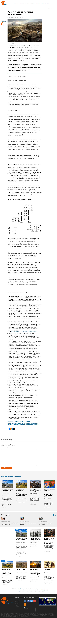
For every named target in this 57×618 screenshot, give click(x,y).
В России (22, 3)
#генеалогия (34, 423)
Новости (16, 3)
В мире (27, 3)
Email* (21, 449)
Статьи (38, 3)
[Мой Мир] (12, 429)
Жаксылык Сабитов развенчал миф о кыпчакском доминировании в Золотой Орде (49, 541)
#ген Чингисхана (25, 423)
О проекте (17, 599)
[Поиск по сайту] (55, 3)
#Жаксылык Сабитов (21, 421)
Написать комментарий (6, 444)
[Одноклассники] (11, 429)
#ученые (36, 424)
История (33, 3)
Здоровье (43, 3)
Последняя (43, 590)
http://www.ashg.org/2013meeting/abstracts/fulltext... (24, 331)
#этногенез (29, 424)
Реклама (17, 601)
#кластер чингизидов (14, 423)
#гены (24, 424)
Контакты (17, 603)
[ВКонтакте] (9, 429)
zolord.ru (14, 432)
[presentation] (53, 515)
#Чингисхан (11, 421)
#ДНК (29, 421)
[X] (14, 429)
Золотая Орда (4, 21)
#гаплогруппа (18, 424)
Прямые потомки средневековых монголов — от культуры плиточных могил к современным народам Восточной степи (21, 493)
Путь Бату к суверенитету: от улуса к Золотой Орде (35, 490)
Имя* (2, 449)
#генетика (10, 424)
